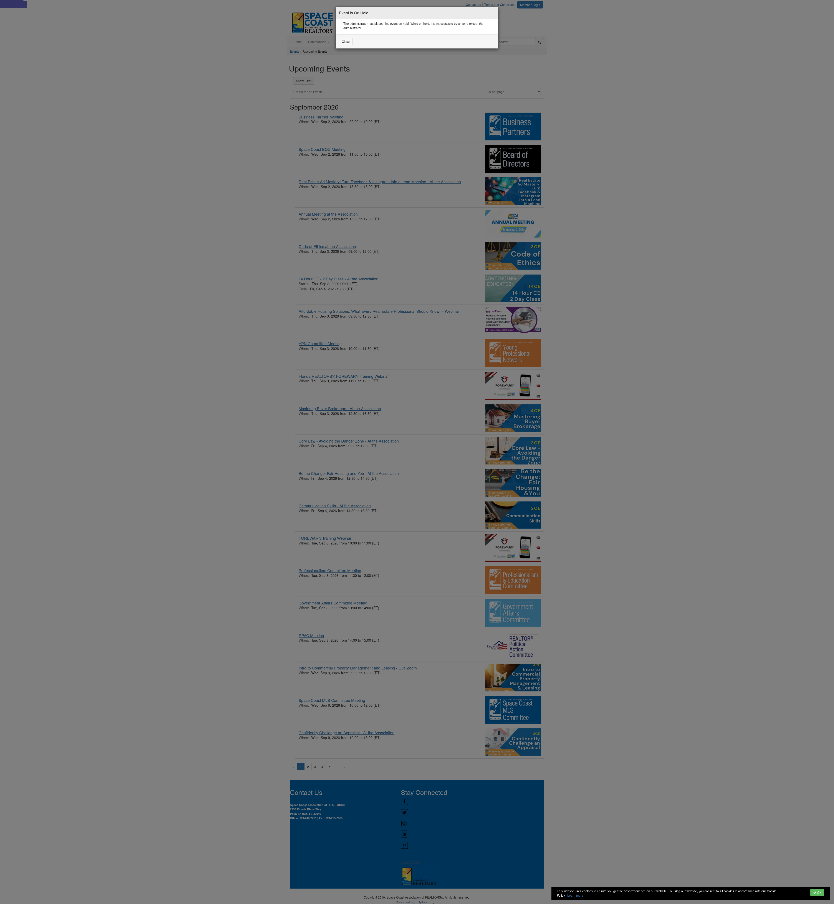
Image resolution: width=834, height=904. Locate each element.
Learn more (575, 895)
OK (818, 892)
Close (346, 41)
